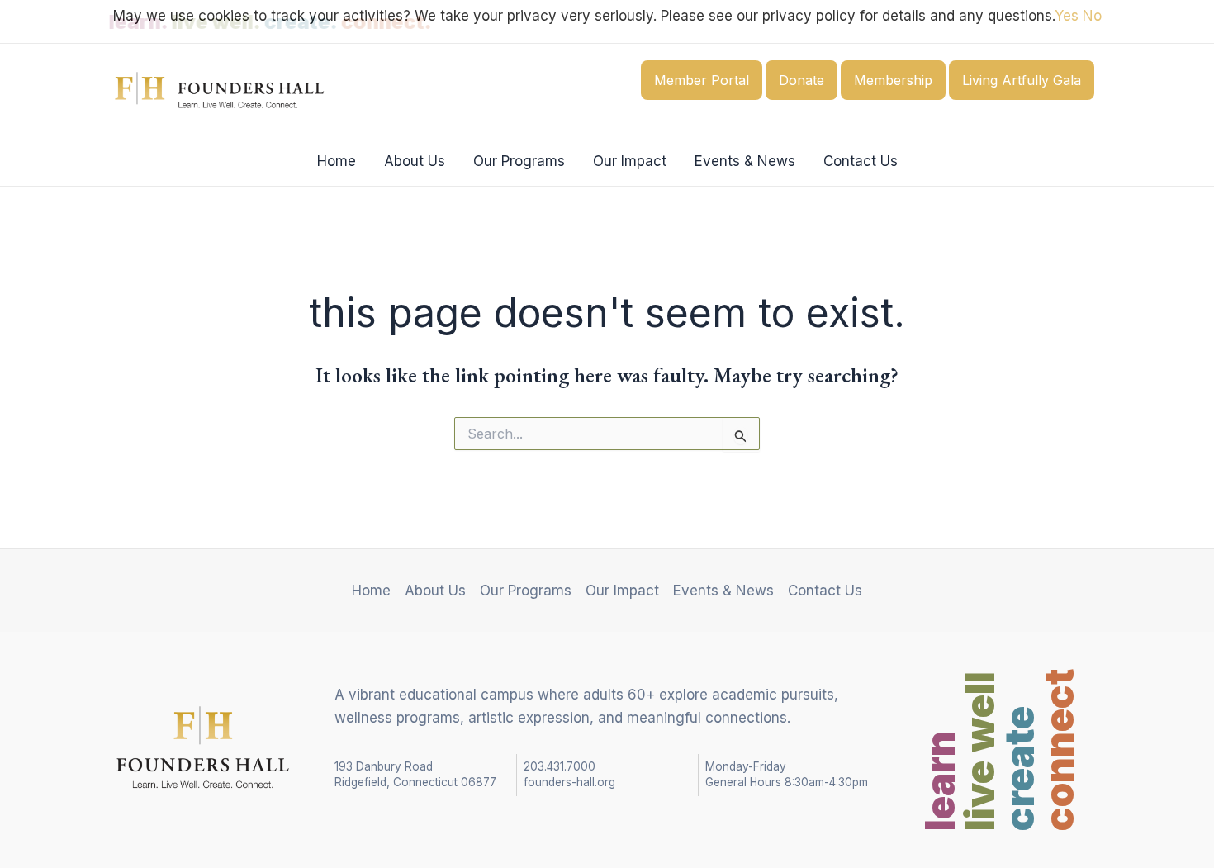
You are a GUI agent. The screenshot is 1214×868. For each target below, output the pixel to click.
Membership (893, 80)
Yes (1067, 15)
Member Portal (701, 80)
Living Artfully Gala (1021, 80)
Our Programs (519, 161)
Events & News (745, 161)
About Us (414, 161)
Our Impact (629, 161)
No (1092, 15)
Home (336, 161)
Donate (801, 80)
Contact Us (860, 161)
